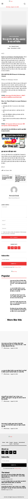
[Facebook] (9, 247)
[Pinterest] (15, 247)
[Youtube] (14, 452)
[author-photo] (2, 348)
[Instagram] (6, 452)
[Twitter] (12, 247)
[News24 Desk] (14, 189)
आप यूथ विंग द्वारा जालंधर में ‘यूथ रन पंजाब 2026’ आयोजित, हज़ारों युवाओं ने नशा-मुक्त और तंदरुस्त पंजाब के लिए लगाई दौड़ (18, 296)
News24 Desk (15, 46)
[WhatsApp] (19, 247)
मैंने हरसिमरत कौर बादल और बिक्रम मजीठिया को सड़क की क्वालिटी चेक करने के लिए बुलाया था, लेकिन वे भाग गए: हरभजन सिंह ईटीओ (18, 310)
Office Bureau (6, 348)
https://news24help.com (14, 197)
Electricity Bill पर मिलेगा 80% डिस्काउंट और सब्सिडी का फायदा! (7, 178)
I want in (13, 263)
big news (3, 479)
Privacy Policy (18, 267)
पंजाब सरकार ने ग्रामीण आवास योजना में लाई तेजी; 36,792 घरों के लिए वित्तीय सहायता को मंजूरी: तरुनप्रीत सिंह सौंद (18, 303)
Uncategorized (14, 36)
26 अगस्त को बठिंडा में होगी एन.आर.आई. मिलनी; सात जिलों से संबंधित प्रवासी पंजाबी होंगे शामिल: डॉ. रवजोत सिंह (17, 289)
